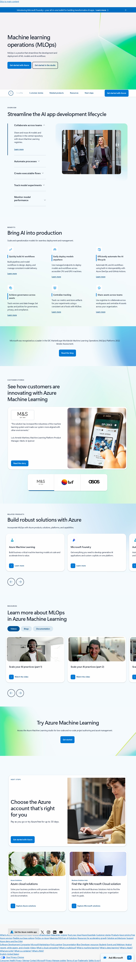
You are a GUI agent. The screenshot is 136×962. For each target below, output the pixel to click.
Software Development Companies (15, 944)
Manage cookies (59, 960)
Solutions (73, 938)
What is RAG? (38, 950)
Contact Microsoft (37, 960)
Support (129, 938)
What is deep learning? (109, 947)
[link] (19, 94)
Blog (78, 944)
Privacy (49, 960)
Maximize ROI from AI (59, 938)
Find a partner (56, 944)
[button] (41, 482)
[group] (67, 438)
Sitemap (25, 960)
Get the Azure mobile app (26, 932)
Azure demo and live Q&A (11, 941)
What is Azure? (6, 934)
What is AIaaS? (126, 947)
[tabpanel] (67, 666)
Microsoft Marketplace (40, 944)
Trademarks (83, 960)
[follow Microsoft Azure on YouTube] (61, 932)
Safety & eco (94, 960)
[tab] (13, 628)
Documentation (69, 944)
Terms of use (72, 960)
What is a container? (23, 950)
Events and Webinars (116, 944)
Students (103, 944)
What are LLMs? (7, 950)
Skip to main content (9, 1)
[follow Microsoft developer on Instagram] (49, 932)
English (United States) (9, 954)
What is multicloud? (67, 947)
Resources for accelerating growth (92, 938)
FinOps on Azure (42, 938)
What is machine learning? (88, 947)
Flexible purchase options (23, 938)
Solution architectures (116, 938)
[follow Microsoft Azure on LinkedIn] (55, 932)
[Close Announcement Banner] (125, 10)
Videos (33, 947)
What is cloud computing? (47, 947)
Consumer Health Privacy (11, 960)
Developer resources (90, 944)
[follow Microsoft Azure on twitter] (43, 932)
